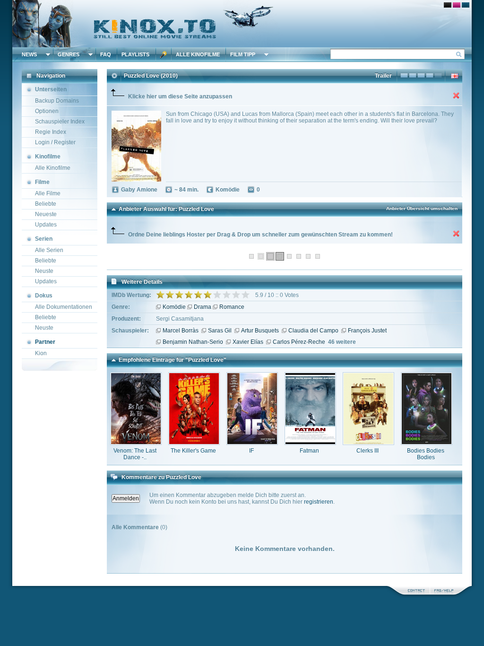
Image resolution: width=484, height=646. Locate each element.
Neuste (44, 271)
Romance (231, 307)
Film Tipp (242, 54)
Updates (46, 224)
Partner (45, 342)
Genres (68, 54)
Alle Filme (47, 193)
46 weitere (342, 342)
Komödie (174, 307)
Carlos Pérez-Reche (299, 342)
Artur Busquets (260, 330)
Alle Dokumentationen (63, 307)
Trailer (383, 75)
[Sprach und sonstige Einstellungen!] (163, 54)
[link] (242, 23)
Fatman (309, 450)
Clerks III (367, 450)
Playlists (135, 54)
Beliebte (45, 204)
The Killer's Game (193, 450)
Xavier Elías (248, 342)
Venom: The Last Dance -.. (134, 454)
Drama (202, 307)
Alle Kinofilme (198, 54)
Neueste (46, 214)
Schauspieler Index (60, 121)
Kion (41, 353)
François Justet (367, 330)
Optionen (47, 111)
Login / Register (55, 142)
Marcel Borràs (181, 330)
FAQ (105, 54)
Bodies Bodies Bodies (425, 454)
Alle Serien (49, 250)
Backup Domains (57, 100)
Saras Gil (220, 330)
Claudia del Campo (313, 330)
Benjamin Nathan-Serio (193, 342)
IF (251, 450)
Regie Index (50, 132)
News (29, 54)
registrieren (318, 501)
